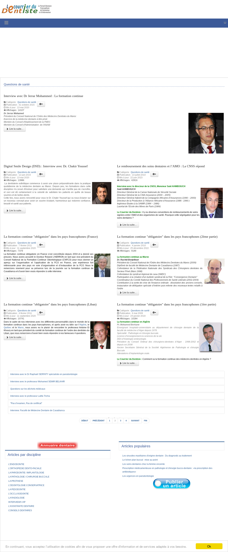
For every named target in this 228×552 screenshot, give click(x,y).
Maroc (52, 364)
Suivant (137, 467)
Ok (209, 546)
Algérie (23, 364)
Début (82, 467)
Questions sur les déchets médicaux (31, 435)
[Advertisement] (108, 53)
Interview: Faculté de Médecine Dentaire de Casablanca (43, 457)
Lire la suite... (16, 133)
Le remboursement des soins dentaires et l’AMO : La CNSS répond (167, 169)
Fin (148, 467)
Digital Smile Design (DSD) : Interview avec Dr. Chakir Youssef (52, 169)
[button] (41, 106)
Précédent (97, 467)
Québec (36, 364)
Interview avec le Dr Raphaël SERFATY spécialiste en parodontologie (50, 420)
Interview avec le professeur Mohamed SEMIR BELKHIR (43, 427)
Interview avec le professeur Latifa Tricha (34, 442)
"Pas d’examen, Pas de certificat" (29, 449)
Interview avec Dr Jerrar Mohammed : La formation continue (50, 98)
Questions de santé (26, 104)
